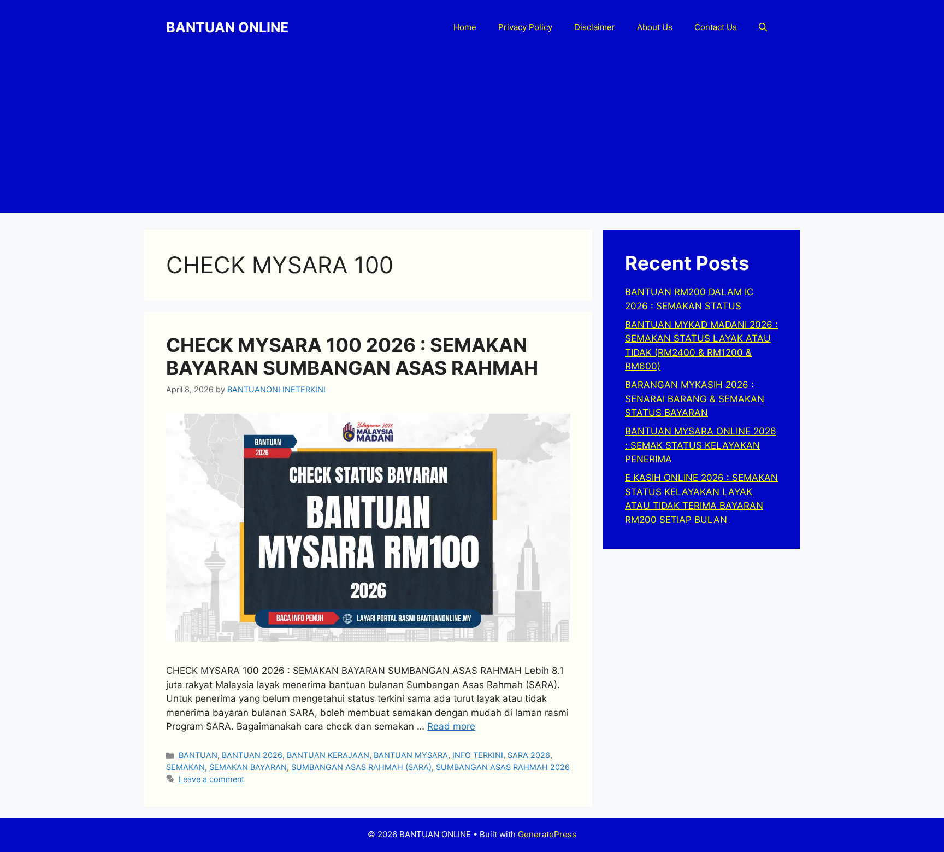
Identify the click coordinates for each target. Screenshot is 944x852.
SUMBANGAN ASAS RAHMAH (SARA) (361, 767)
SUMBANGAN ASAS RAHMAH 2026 (503, 767)
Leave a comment (211, 779)
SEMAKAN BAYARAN (248, 767)
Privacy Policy (525, 27)
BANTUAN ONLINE (227, 27)
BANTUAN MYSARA (411, 755)
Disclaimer (594, 27)
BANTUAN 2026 (252, 755)
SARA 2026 (529, 755)
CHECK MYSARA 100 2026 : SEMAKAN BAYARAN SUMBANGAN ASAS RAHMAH (352, 356)
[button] (763, 27)
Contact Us (715, 27)
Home (464, 27)
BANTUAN (198, 755)
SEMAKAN (185, 767)
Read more (451, 726)
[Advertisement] (472, 136)
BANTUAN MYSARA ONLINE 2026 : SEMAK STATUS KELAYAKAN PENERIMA (700, 445)
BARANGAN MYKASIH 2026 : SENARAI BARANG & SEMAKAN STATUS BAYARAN (694, 398)
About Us (654, 27)
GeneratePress (547, 834)
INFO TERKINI (477, 755)
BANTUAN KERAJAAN (328, 755)
